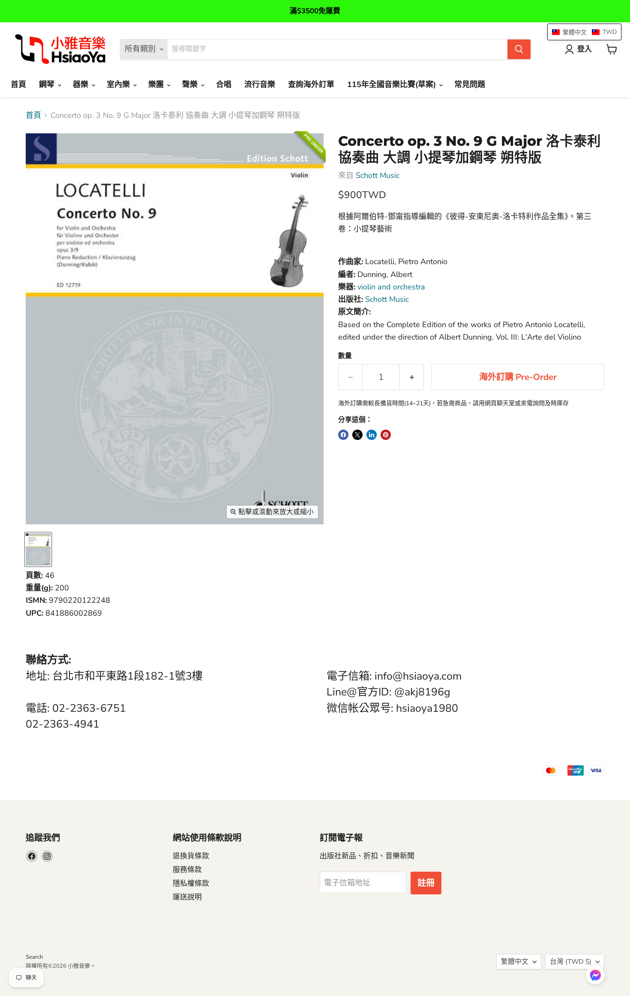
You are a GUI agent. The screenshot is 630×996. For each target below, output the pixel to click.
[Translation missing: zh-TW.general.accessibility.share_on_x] (357, 435)
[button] (595, 976)
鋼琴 (48, 84)
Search (34, 957)
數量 (345, 356)
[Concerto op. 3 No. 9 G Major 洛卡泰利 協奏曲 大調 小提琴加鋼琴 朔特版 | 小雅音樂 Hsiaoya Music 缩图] (38, 549)
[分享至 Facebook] (343, 435)
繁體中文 (514, 961)
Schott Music (377, 175)
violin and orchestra (391, 287)
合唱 (223, 84)
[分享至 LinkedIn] (371, 435)
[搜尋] (519, 49)
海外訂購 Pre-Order (518, 377)
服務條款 (187, 870)
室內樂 (119, 84)
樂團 (157, 84)
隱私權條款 (191, 883)
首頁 (18, 84)
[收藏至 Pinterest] (386, 435)
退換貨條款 (191, 856)
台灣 (570, 961)
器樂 (81, 84)
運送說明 (187, 897)
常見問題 (469, 84)
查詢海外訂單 (311, 84)
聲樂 (191, 84)
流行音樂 (259, 84)
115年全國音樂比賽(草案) (392, 84)
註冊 (426, 883)
